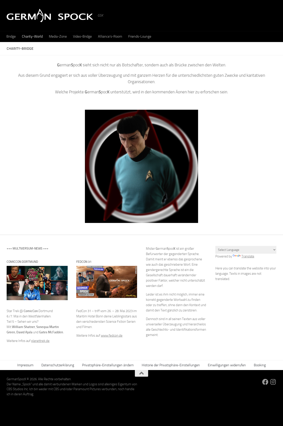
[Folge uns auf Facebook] (265, 382)
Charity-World (32, 36)
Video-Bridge (82, 36)
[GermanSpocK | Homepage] (50, 15)
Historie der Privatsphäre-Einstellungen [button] (171, 365)
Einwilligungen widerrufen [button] (227, 365)
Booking (260, 365)
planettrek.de (40, 341)
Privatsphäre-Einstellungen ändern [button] (108, 365)
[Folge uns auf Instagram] (273, 382)
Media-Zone (58, 36)
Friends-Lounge (139, 36)
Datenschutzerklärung (57, 365)
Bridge (11, 36)
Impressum (25, 365)
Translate (247, 256)
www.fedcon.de (111, 336)
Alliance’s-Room (110, 36)
